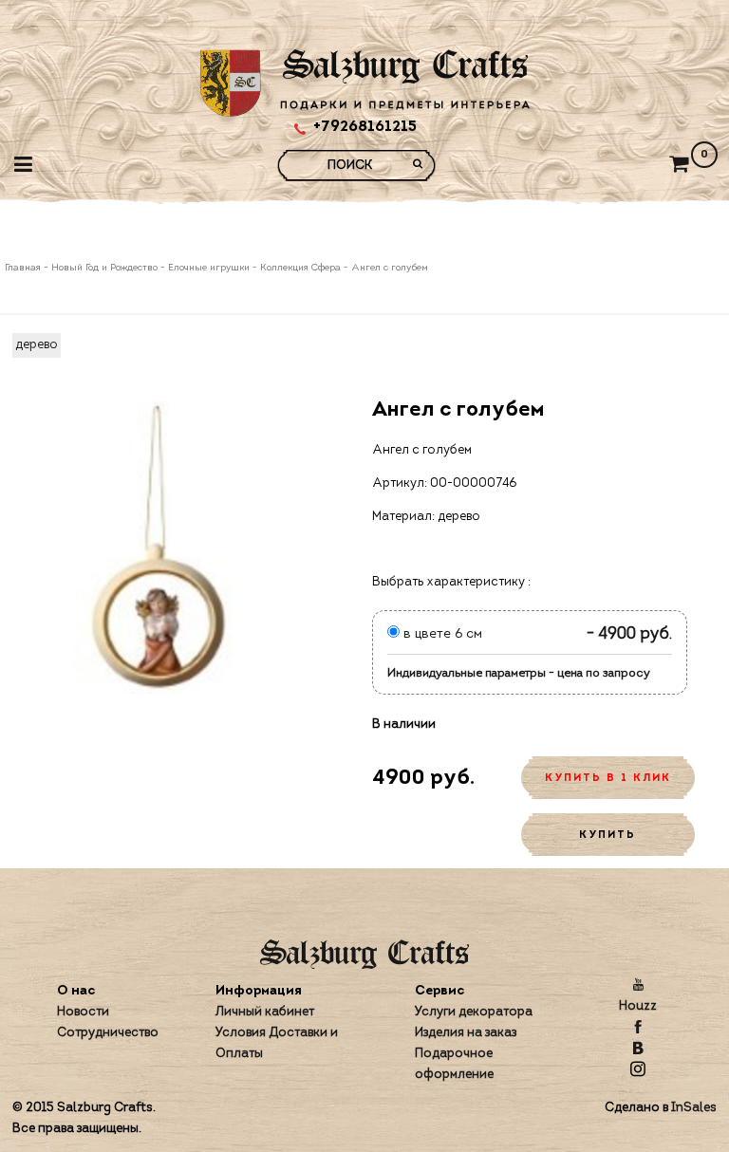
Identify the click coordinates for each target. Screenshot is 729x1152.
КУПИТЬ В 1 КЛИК (608, 778)
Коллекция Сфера (300, 268)
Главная (24, 268)
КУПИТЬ (607, 835)
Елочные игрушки (209, 268)
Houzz (638, 1006)
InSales (694, 1108)
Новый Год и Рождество (104, 268)
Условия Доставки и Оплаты (276, 1043)
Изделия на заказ (465, 1033)
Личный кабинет (264, 1012)
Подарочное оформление (454, 1064)
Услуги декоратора (474, 1012)
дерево (36, 345)
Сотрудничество (108, 1033)
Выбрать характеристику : (451, 582)
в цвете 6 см (441, 634)
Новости (83, 1012)
